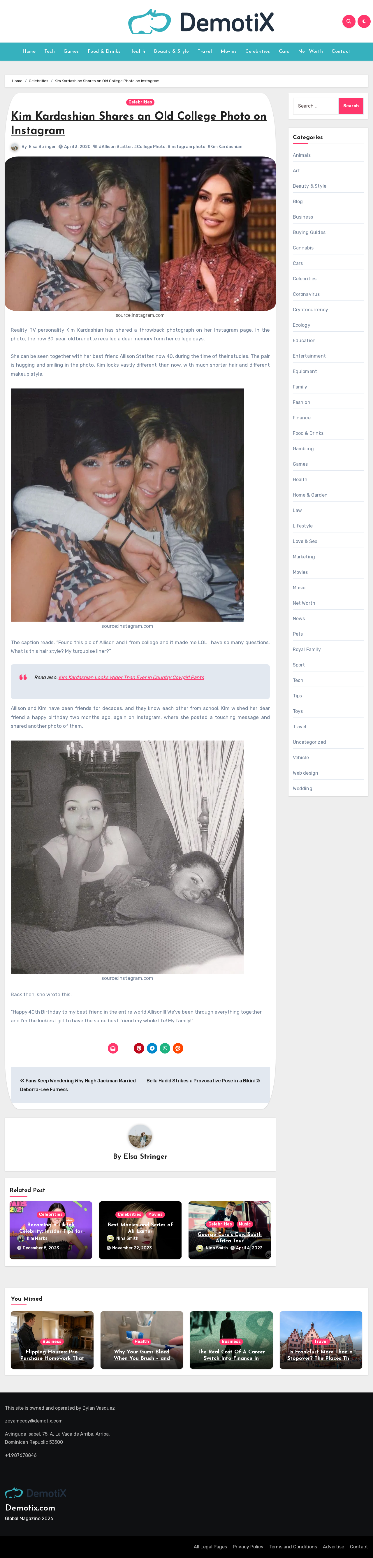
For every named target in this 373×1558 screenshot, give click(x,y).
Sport (299, 665)
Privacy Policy (248, 1547)
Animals (302, 155)
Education (304, 340)
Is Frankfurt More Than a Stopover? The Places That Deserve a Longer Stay (321, 1358)
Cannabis (303, 248)
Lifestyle (303, 526)
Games (71, 51)
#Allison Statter (115, 146)
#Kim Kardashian (224, 146)
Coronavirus (306, 294)
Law (297, 510)
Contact (341, 51)
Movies (229, 51)
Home (29, 51)
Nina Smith (127, 1238)
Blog (298, 201)
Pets (298, 634)
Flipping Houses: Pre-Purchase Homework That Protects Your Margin (52, 1358)
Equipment (305, 371)
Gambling (303, 448)
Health (137, 51)
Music (245, 1224)
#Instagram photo (186, 146)
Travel (205, 51)
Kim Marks (37, 1238)
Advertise (333, 1547)
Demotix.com (30, 1508)
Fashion (301, 402)
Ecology (301, 325)
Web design (306, 773)
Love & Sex (305, 541)
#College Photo (150, 146)
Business (303, 217)
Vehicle (301, 757)
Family (300, 387)
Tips (297, 696)
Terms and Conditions (293, 1547)
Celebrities (257, 51)
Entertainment (309, 356)
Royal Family (307, 649)
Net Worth (310, 51)
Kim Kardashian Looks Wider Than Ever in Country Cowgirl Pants (131, 677)
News (299, 618)
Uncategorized (309, 742)
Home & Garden (310, 495)
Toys (298, 711)
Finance (302, 418)
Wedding (302, 788)
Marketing (304, 557)
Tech (49, 51)
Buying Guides (309, 232)
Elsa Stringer (42, 146)
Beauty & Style (171, 51)
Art (296, 170)
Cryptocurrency (310, 309)
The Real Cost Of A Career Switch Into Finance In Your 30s (231, 1358)
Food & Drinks (104, 51)
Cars (284, 51)
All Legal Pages (210, 1547)
